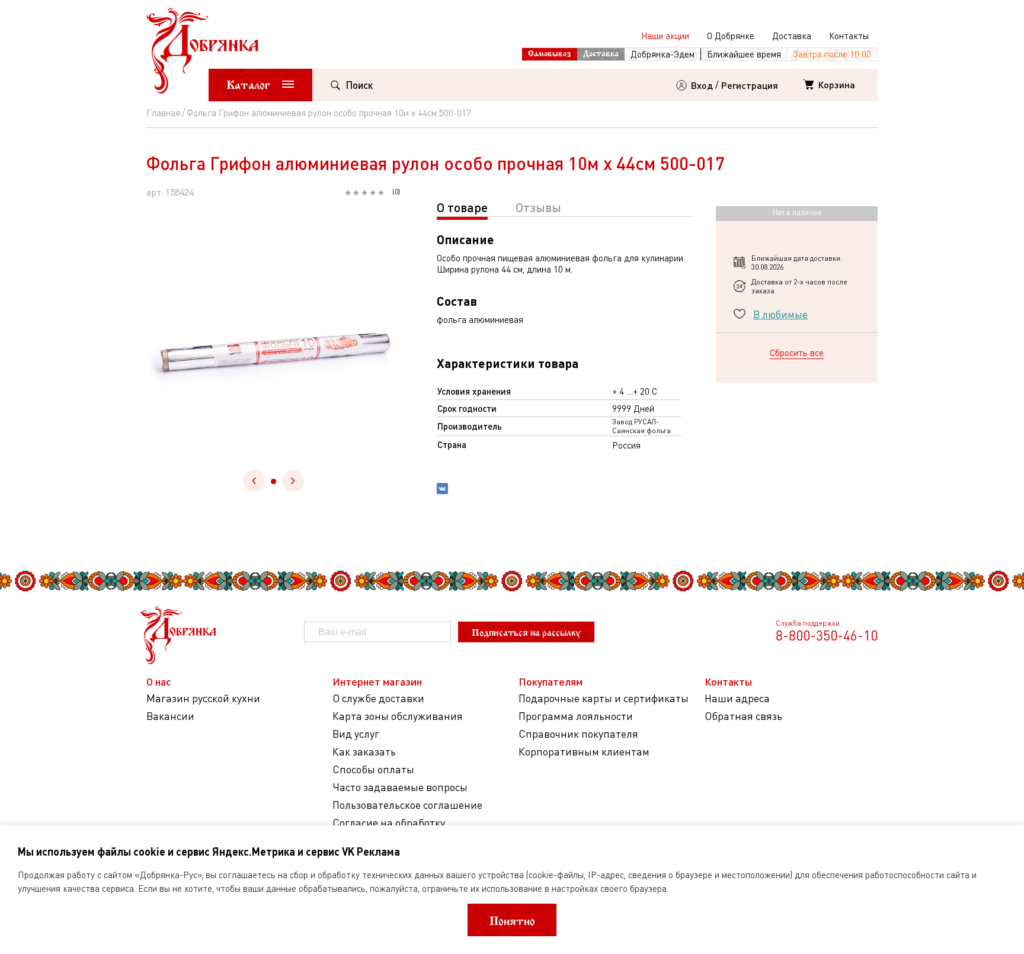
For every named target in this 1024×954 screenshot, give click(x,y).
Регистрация (749, 85)
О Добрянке (730, 35)
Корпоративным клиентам (584, 751)
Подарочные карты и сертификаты (604, 698)
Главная (163, 112)
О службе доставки (378, 698)
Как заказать (364, 751)
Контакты (849, 35)
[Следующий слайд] (293, 481)
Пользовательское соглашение (407, 805)
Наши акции (665, 35)
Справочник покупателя (578, 734)
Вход (702, 85)
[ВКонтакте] (442, 490)
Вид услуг (355, 734)
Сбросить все (797, 352)
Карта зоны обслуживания (397, 716)
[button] (273, 481)
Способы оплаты (373, 769)
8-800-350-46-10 (827, 635)
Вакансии (170, 716)
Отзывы (538, 207)
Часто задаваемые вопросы (400, 787)
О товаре (462, 207)
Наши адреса (737, 698)
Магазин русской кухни (203, 698)
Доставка (791, 35)
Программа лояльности (576, 716)
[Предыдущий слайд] (254, 481)
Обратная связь (743, 716)
